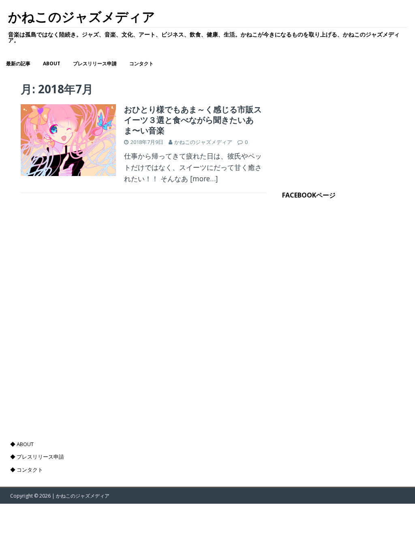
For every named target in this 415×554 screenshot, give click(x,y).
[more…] (204, 178)
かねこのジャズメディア (203, 142)
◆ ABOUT (22, 444)
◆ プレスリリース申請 (37, 456)
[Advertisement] (335, 124)
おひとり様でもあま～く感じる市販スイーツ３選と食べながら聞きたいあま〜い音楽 (193, 120)
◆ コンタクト (26, 469)
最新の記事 (18, 63)
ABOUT (51, 63)
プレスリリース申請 (95, 63)
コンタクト (141, 63)
